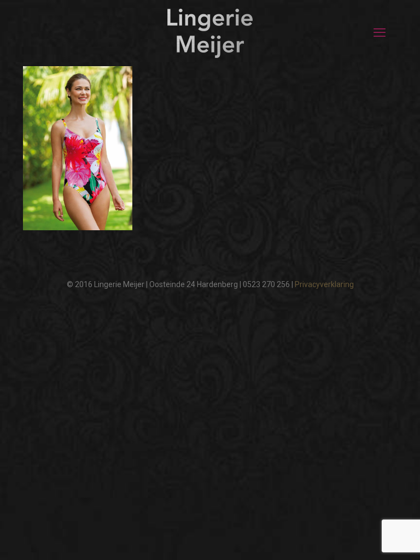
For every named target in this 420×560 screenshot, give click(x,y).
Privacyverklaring (324, 284)
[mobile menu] (379, 33)
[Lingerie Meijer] (210, 33)
